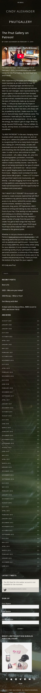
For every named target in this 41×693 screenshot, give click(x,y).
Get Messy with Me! (10, 301)
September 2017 (8, 396)
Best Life (5, 285)
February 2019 (7, 372)
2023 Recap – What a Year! (12, 296)
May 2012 (5, 542)
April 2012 (6, 546)
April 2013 (6, 511)
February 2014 (7, 491)
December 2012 (7, 522)
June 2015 (5, 451)
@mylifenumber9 (16, 589)
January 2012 (7, 558)
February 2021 (7, 352)
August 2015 (7, 447)
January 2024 (7, 329)
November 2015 (8, 439)
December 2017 (7, 392)
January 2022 (7, 344)
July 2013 (5, 507)
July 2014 (5, 483)
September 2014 (8, 479)
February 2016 (7, 431)
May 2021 (5, 348)
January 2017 (7, 404)
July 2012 (5, 538)
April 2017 (6, 400)
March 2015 (6, 463)
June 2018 (5, 384)
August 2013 (7, 503)
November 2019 (8, 360)
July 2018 (5, 380)
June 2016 (5, 424)
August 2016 (7, 416)
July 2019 (5, 364)
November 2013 (8, 499)
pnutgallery (20, 22)
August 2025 (7, 321)
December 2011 (7, 562)
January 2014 (7, 495)
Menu (22, 2)
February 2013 (7, 515)
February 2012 (7, 554)
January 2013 (7, 519)
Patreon (26, 68)
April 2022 (6, 340)
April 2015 (6, 459)
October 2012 (7, 530)
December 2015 (7, 435)
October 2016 (7, 412)
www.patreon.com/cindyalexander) (22, 237)
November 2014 (8, 475)
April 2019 (6, 368)
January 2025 (7, 325)
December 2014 (7, 471)
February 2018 (7, 388)
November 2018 (8, 376)
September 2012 (8, 534)
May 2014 (5, 487)
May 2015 (5, 455)
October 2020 (7, 356)
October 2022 (7, 336)
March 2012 (6, 550)
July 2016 (5, 420)
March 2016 (6, 428)
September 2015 (8, 443)
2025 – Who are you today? (12, 290)
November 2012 (8, 526)
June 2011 (5, 566)
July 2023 (5, 333)
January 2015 (7, 467)
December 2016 (7, 408)
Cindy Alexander (20, 11)
